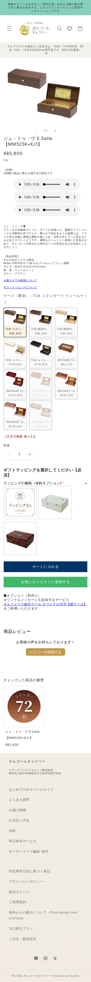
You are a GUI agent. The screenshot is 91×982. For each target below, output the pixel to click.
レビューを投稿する (45, 652)
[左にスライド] (35, 131)
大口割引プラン (21, 929)
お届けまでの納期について (20, 280)
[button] (9, 29)
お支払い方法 (19, 820)
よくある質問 (19, 800)
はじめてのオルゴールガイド (31, 789)
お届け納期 (17, 810)
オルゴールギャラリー (38, 975)
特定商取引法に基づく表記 (29, 871)
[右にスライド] (55, 131)
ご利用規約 (17, 902)
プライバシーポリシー (26, 882)
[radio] (15, 322)
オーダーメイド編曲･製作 (29, 852)
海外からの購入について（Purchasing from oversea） (43, 915)
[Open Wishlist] (69, 29)
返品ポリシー (19, 892)
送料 (12, 831)
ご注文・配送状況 (22, 939)
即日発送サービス (22, 841)
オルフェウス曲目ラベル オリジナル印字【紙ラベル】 (45, 604)
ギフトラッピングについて (20, 287)
